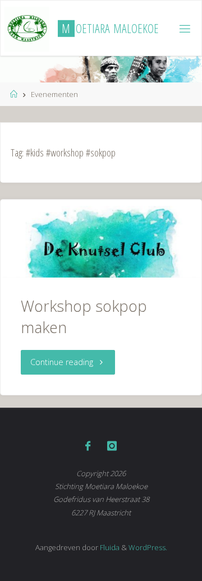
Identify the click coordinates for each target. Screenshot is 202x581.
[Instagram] (111, 446)
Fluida (109, 547)
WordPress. (147, 547)
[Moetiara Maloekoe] (26, 28)
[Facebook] (88, 446)
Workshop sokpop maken (84, 317)
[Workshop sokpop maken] (101, 239)
